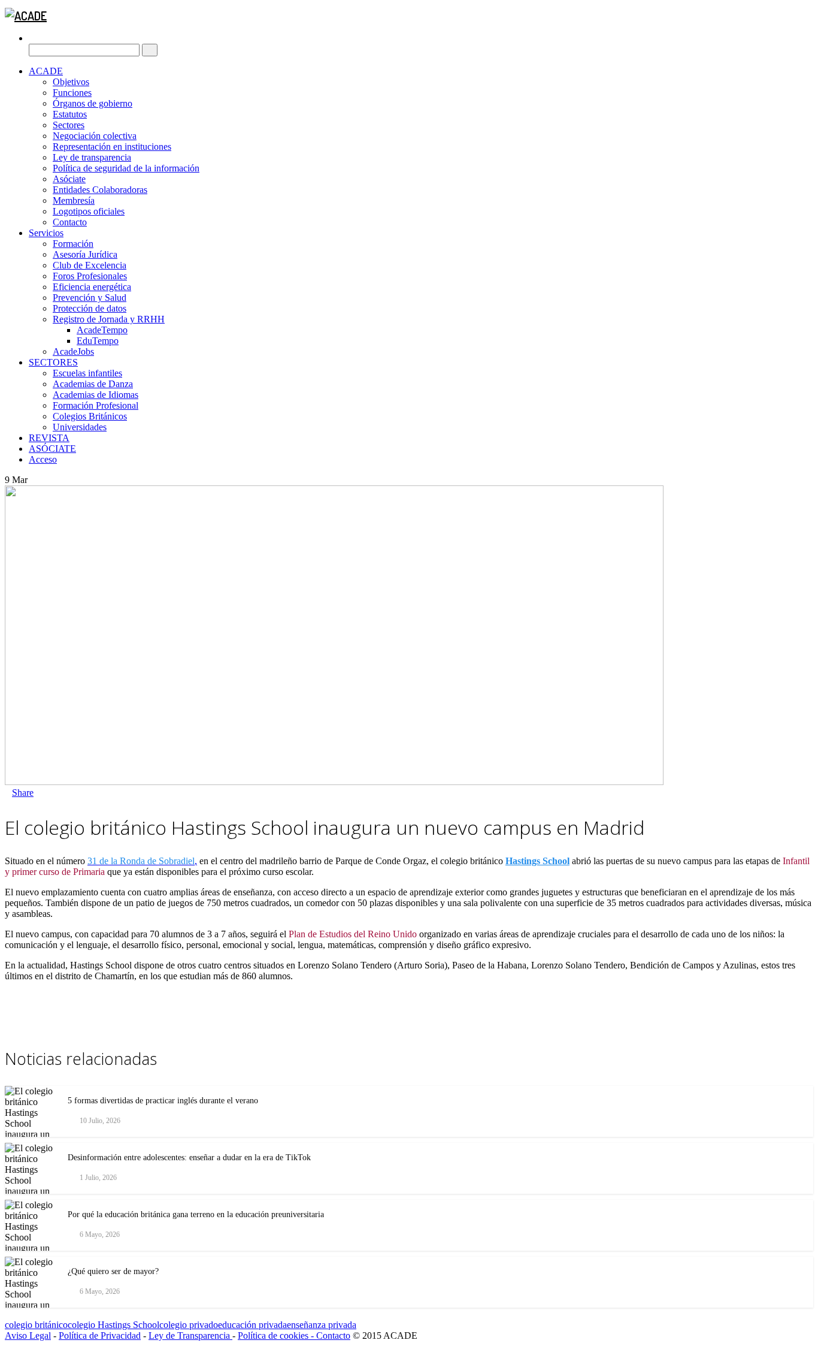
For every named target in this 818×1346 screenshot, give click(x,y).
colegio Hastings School (113, 1325)
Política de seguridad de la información (126, 168)
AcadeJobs (73, 351)
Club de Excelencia (89, 265)
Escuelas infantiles (87, 373)
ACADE (46, 71)
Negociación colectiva (95, 136)
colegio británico (36, 1325)
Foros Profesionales (90, 276)
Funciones (72, 92)
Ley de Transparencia (190, 1335)
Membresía (74, 200)
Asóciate (69, 179)
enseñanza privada (321, 1325)
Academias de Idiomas (95, 395)
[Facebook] (37, 792)
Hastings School (537, 861)
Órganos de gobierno (92, 103)
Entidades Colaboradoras (100, 190)
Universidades (80, 427)
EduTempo (98, 341)
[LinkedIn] (51, 792)
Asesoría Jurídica (85, 254)
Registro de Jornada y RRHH (109, 319)
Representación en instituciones (112, 146)
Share (23, 792)
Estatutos (70, 114)
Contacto (70, 222)
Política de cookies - (277, 1335)
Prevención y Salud (89, 297)
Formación (73, 244)
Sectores (68, 125)
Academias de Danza (93, 384)
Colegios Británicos (90, 416)
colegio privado (188, 1325)
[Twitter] (44, 792)
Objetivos (71, 82)
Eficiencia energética (92, 287)
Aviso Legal (28, 1335)
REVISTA (49, 438)
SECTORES (53, 362)
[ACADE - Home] (26, 15)
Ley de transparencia (92, 157)
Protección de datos (89, 308)
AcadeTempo (102, 330)
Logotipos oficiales (89, 211)
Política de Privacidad (100, 1335)
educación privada (252, 1325)
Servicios (46, 233)
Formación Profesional (95, 405)
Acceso (43, 459)
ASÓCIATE (52, 448)
